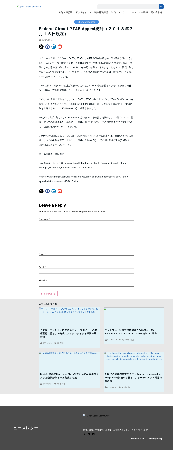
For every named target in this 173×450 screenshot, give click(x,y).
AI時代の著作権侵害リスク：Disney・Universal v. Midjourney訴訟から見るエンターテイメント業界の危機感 (133, 377)
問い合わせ (156, 12)
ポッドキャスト (83, 12)
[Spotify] (88, 434)
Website (43, 280)
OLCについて (117, 12)
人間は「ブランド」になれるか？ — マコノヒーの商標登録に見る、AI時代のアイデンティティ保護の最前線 (68, 333)
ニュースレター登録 (137, 12)
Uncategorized (88, 22)
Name (42, 254)
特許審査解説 (101, 12)
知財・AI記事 (65, 12)
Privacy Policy (155, 438)
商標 (61, 343)
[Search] (161, 6)
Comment (44, 219)
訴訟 (132, 340)
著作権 (62, 384)
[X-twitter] (84, 434)
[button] (41, 46)
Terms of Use (137, 438)
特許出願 (125, 340)
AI (58, 343)
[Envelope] (93, 434)
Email (42, 267)
